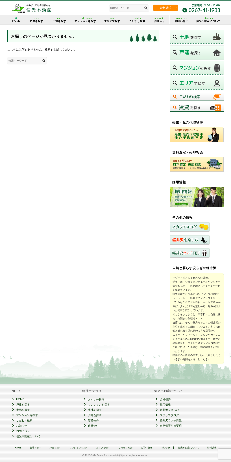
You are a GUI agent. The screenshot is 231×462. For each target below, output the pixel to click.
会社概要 (165, 399)
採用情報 (165, 404)
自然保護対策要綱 (171, 425)
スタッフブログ (169, 415)
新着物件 (93, 420)
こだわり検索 (137, 20)
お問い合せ (181, 20)
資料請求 (165, 8)
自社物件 (93, 425)
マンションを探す (85, 20)
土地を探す (59, 20)
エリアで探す (112, 20)
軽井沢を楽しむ (169, 409)
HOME (16, 20)
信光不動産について (208, 20)
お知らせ (159, 20)
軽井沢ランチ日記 (171, 420)
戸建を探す (36, 20)
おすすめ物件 (96, 399)
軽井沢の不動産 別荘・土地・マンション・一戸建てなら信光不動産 (31, 8)
